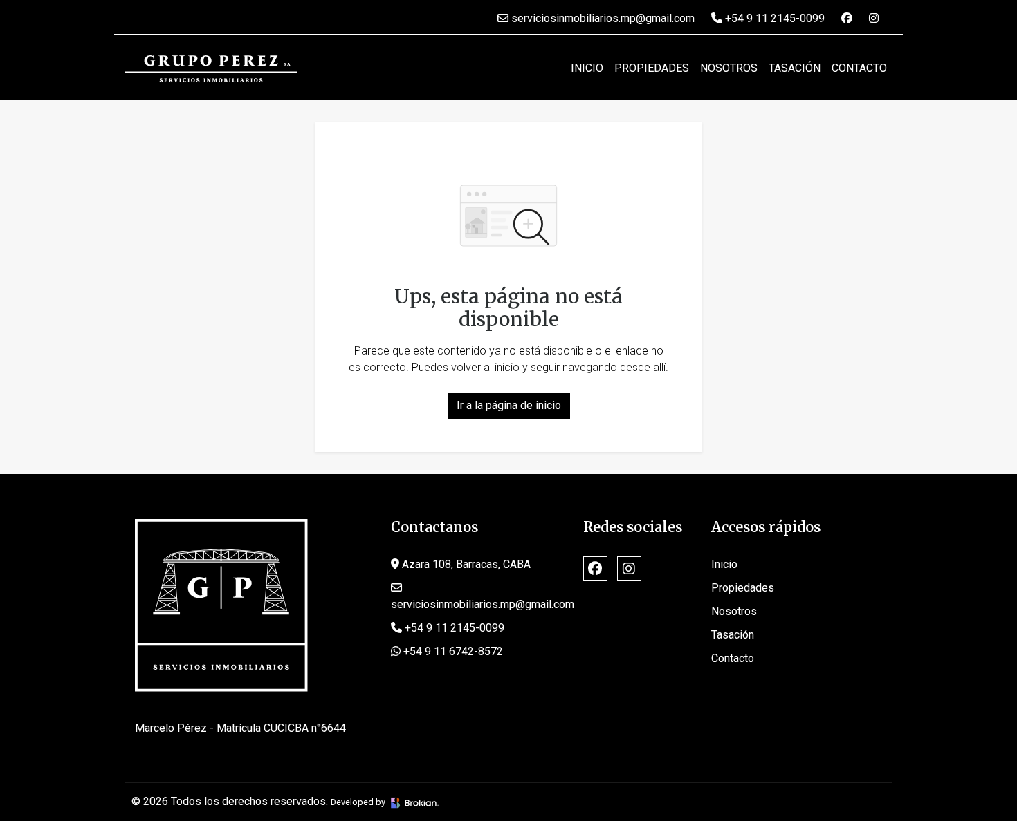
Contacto (859, 68)
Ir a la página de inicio (509, 405)
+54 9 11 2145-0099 (773, 18)
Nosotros (729, 68)
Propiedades (651, 68)
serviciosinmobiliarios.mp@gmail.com (601, 18)
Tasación (795, 68)
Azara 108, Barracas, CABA (465, 564)
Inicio (587, 68)
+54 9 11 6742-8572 (452, 651)
